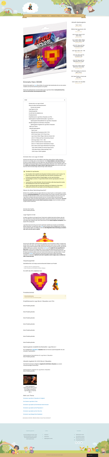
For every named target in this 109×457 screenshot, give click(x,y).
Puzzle (30, 253)
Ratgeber (45, 16)
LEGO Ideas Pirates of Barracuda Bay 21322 (41, 149)
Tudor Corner (34, 130)
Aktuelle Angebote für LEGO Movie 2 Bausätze (39, 122)
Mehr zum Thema (33, 126)
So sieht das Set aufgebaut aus (36, 113)
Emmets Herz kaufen (35, 107)
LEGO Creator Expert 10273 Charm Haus (40, 134)
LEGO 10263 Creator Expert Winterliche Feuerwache (43, 145)
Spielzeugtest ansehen (78, 26)
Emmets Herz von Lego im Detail (36, 103)
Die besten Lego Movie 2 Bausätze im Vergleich (34, 398)
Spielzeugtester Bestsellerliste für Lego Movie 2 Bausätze (44, 120)
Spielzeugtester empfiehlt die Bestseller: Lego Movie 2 (41, 118)
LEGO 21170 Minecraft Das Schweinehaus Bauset (42, 138)
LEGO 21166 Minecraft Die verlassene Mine (41, 141)
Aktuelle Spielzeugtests (34, 128)
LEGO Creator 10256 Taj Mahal (39, 151)
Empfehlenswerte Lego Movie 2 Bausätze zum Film (40, 117)
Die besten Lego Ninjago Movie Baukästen (32, 414)
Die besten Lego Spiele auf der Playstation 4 (33, 407)
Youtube (66, 16)
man (42, 226)
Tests (73, 16)
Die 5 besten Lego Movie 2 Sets (30, 401)
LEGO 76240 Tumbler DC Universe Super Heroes (43, 147)
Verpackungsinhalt (33, 111)
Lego (36, 85)
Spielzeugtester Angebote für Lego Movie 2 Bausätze (43, 124)
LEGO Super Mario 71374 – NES (38, 139)
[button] (64, 99)
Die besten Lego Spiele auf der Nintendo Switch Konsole (36, 404)
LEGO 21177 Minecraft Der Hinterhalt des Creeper (42, 143)
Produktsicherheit (33, 115)
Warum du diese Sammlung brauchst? (37, 105)
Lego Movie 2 (35, 349)
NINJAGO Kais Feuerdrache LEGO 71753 (40, 132)
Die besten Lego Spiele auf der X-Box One (32, 411)
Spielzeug (35, 16)
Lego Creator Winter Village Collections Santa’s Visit (42, 136)
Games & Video (55, 16)
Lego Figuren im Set (33, 109)
